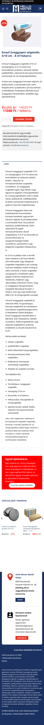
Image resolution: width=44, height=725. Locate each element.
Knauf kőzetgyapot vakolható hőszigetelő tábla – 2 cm (31, 528)
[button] (3, 9)
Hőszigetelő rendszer (17, 126)
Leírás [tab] (6, 164)
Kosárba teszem (23, 119)
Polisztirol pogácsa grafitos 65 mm (9, 527)
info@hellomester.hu (19, 145)
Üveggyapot (29, 126)
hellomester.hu (8, 655)
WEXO (4, 661)
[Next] (42, 523)
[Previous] (1, 523)
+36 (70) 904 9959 (26, 142)
